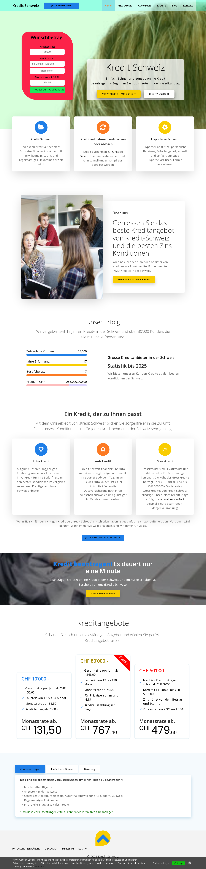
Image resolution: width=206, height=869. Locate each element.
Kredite (161, 5)
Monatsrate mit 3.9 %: (47, 77)
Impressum (68, 848)
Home (108, 5)
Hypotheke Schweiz (165, 139)
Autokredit (144, 5)
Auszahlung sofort (172, 499)
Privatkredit (125, 5)
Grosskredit (165, 461)
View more (40, 866)
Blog (174, 5)
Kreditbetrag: (47, 46)
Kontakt (188, 5)
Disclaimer (51, 848)
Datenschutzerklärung (26, 848)
